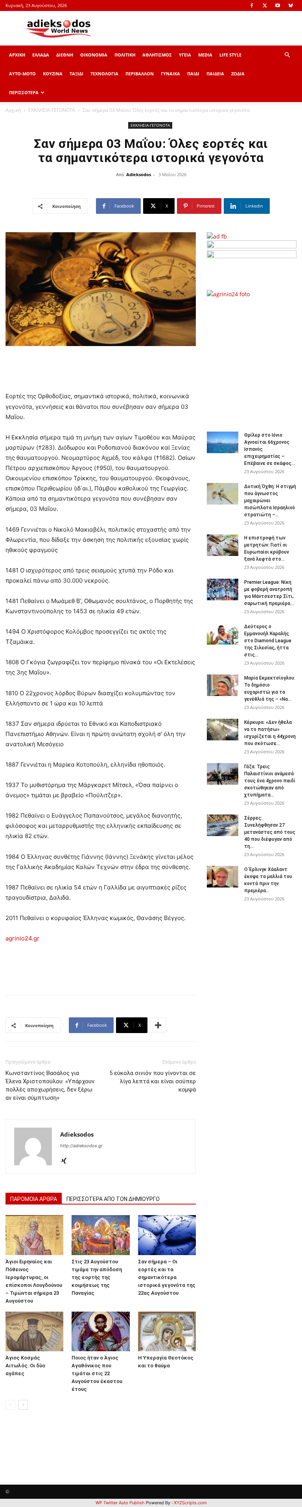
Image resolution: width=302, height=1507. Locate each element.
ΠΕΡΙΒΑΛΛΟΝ (139, 74)
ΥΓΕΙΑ (185, 55)
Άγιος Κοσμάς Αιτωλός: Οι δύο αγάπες (25, 1365)
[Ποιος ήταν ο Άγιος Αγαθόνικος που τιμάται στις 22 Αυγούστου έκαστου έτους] (100, 1331)
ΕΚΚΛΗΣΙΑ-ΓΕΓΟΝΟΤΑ (51, 110)
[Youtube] (278, 5)
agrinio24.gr (22, 938)
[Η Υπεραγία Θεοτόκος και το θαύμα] (167, 1331)
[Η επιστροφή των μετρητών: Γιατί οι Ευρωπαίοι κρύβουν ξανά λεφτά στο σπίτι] (222, 545)
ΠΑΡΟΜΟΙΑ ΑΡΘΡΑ (33, 1199)
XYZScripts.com (190, 1502)
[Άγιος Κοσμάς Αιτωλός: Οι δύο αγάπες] (34, 1331)
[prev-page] (10, 1405)
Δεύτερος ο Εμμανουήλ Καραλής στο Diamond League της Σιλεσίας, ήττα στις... (267, 641)
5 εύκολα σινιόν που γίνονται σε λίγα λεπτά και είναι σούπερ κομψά (152, 1081)
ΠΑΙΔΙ (193, 74)
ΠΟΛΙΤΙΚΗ (124, 55)
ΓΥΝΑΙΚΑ (170, 74)
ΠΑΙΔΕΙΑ (215, 74)
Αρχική (13, 110)
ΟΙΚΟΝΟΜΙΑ (93, 55)
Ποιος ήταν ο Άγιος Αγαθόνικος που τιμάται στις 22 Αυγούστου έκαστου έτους (97, 1373)
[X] (265, 5)
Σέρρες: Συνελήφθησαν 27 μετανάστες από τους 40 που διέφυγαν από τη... (269, 832)
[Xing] (66, 1161)
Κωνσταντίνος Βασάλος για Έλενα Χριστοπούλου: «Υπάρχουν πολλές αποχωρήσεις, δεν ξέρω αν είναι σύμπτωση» (50, 1085)
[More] (158, 1025)
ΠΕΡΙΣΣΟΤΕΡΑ (24, 92)
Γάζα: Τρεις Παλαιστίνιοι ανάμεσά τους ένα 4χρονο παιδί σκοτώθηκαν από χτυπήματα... (269, 781)
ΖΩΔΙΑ (238, 74)
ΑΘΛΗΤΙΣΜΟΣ (157, 55)
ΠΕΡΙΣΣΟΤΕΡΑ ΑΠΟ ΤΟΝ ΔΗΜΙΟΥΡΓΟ (113, 1199)
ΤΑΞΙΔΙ (76, 74)
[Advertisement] (254, 360)
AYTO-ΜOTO (22, 74)
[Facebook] (252, 5)
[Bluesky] (290, 5)
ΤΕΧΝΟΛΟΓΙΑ (104, 74)
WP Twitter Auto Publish (120, 1502)
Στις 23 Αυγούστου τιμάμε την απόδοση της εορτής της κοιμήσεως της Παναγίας (97, 1277)
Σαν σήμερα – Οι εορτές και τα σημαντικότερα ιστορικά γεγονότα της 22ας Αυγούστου (166, 1277)
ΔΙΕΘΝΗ (64, 55)
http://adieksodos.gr (81, 1145)
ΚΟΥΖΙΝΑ (53, 74)
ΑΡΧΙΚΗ (17, 55)
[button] (287, 55)
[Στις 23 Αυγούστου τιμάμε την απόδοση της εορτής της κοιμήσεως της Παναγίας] (100, 1235)
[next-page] (23, 1405)
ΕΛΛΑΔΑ (40, 55)
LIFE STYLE (230, 55)
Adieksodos (138, 174)
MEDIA (205, 55)
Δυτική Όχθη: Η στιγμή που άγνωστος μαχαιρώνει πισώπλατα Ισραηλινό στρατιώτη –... (270, 501)
